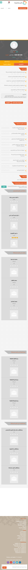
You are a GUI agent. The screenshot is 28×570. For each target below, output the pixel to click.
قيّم (4, 567)
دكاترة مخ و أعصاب (21, 538)
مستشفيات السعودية (20, 552)
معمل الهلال (14, 280)
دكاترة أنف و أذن (22, 536)
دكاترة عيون (23, 539)
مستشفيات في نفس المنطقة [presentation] (18, 423)
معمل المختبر (14, 301)
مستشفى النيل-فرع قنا (14, 467)
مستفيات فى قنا (22, 547)
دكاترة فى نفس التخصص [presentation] (19, 190)
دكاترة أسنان (23, 531)
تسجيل (2, 8)
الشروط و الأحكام (22, 525)
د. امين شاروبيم (14, 233)
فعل (4, 186)
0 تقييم (7, 55)
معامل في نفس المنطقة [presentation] (19, 252)
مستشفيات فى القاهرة (20, 543)
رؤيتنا (25, 519)
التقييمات (21, 64)
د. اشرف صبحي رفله (14, 197)
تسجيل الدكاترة (22, 8)
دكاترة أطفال (23, 534)
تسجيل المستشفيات (21, 521)
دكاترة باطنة (23, 540)
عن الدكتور (7, 61)
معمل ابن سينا (14, 259)
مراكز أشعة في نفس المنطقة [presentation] (18, 352)
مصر (9, 3)
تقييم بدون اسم (17, 102)
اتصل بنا (24, 529)
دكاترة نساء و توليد (21, 535)
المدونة (24, 526)
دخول (9, 8)
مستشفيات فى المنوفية (20, 549)
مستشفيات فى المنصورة (20, 548)
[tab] (14, 191)
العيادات (21, 61)
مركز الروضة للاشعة (14, 400)
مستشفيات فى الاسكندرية (19, 544)
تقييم (8, 102)
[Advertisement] (14, 26)
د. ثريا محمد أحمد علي (14, 215)
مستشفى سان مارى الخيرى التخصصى (14, 430)
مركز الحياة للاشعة (14, 379)
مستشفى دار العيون (14, 449)
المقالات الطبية (7, 64)
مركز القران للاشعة (14, 358)
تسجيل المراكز (22, 522)
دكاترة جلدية (23, 533)
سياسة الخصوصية (22, 523)
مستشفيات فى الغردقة (20, 546)
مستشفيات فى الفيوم (20, 551)
